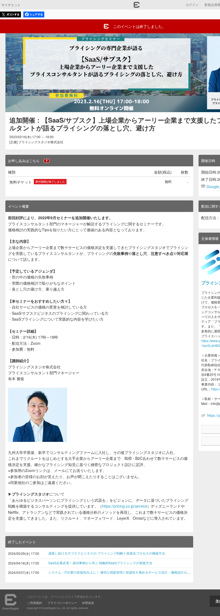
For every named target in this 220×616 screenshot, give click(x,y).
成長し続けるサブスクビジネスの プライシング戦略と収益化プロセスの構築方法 (106, 553)
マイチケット (11, 4)
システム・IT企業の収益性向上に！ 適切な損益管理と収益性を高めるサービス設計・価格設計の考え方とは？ (127, 572)
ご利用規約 (34, 602)
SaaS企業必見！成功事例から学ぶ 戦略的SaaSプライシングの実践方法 (100, 562)
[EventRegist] (137, 6)
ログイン (192, 4)
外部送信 (88, 602)
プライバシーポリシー (62, 602)
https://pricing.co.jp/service (124, 506)
